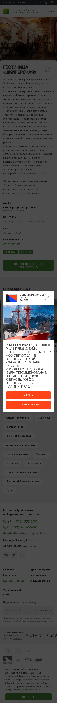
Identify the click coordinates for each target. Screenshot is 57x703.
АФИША (28, 395)
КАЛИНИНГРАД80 (28, 404)
